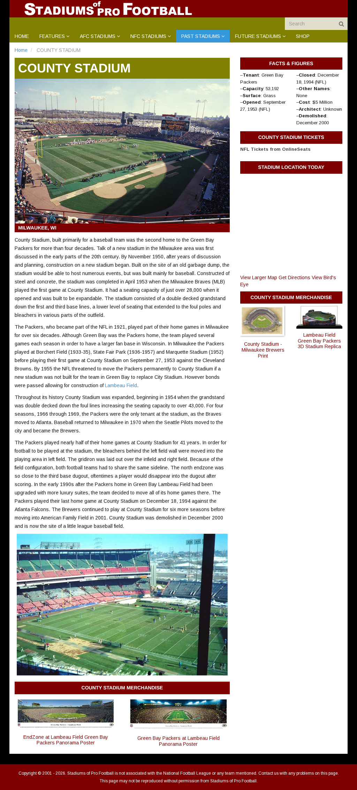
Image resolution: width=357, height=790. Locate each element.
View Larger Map (258, 277)
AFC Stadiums (97, 36)
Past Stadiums (200, 36)
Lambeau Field (121, 385)
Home (22, 36)
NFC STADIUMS (148, 36)
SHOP (303, 36)
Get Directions (294, 277)
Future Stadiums (258, 36)
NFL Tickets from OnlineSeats (275, 149)
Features (52, 36)
